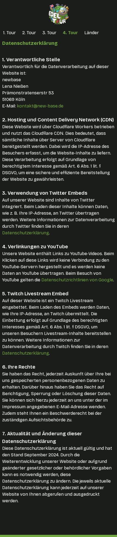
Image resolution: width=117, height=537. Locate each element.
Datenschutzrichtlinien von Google (77, 279)
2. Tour (29, 32)
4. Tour (70, 32)
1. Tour (9, 32)
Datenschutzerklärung (25, 232)
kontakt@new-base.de (40, 106)
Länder (91, 32)
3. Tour (49, 32)
